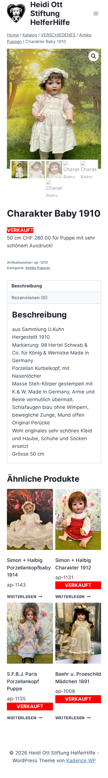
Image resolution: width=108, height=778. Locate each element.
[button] (93, 56)
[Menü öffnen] (95, 13)
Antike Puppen (37, 268)
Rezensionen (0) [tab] (30, 297)
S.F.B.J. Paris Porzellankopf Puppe (23, 681)
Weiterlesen (21, 596)
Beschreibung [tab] (27, 286)
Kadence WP (81, 760)
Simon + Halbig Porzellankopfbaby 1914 (29, 567)
